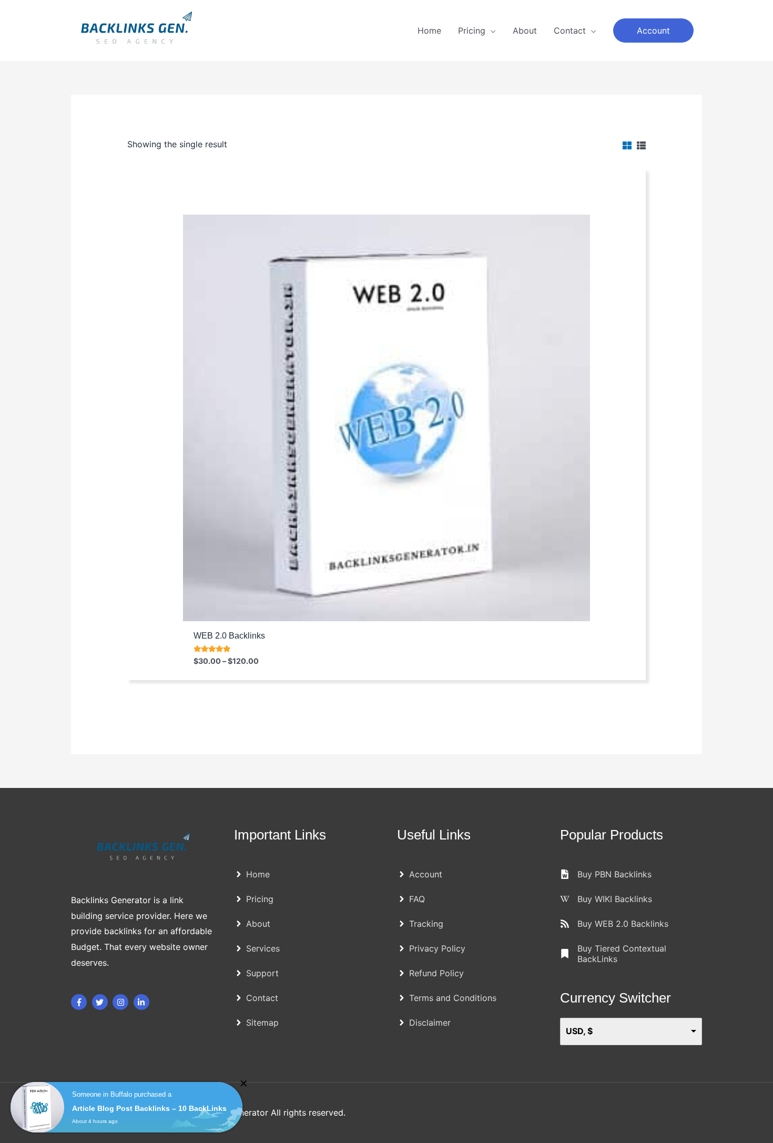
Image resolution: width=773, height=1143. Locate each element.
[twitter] (101, 1002)
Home (429, 30)
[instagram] (122, 1002)
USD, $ (579, 1031)
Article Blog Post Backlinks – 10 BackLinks (149, 1108)
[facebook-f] (80, 1002)
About (525, 30)
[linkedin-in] (143, 1002)
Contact (570, 30)
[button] (653, 30)
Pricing (471, 30)
